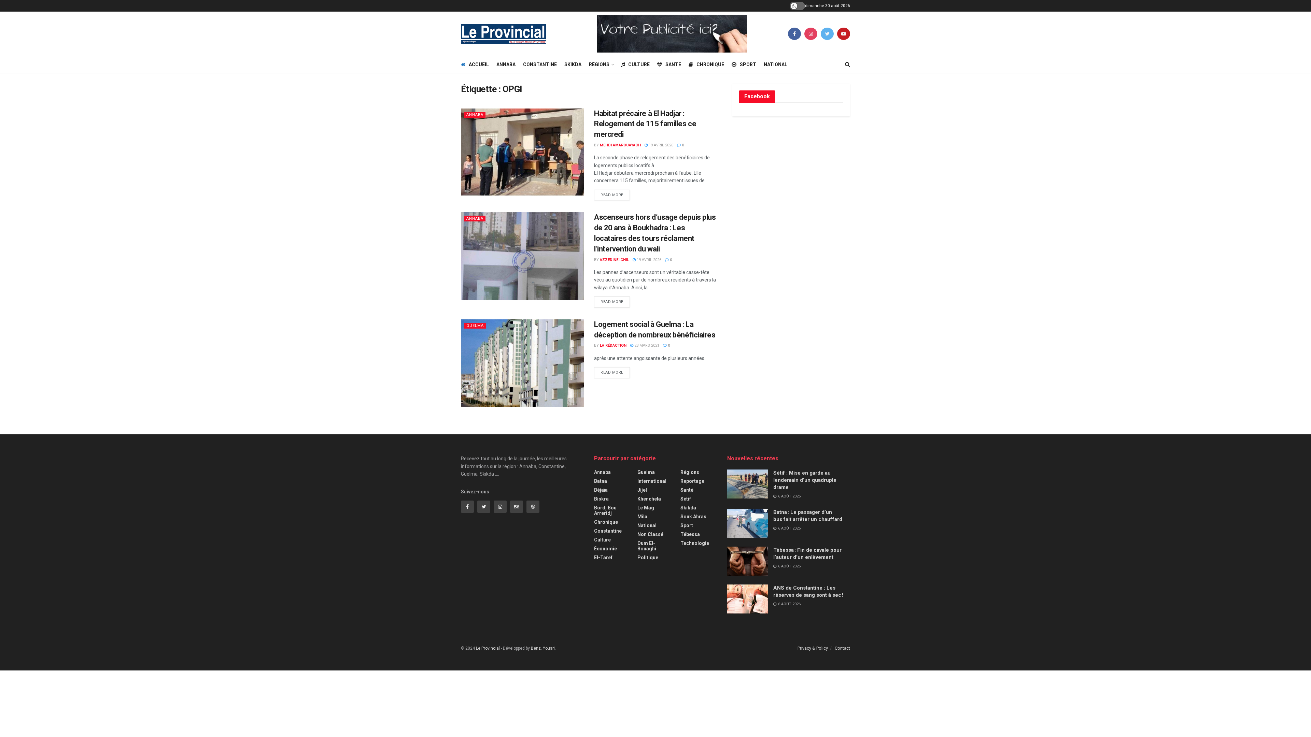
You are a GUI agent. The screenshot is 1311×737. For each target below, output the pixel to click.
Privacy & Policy (813, 648)
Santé (673, 64)
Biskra (601, 499)
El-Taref (603, 557)
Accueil (479, 64)
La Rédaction (613, 345)
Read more (612, 195)
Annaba (506, 64)
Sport (748, 64)
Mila (642, 516)
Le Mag (645, 507)
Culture (639, 64)
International (651, 481)
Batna (600, 481)
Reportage (692, 481)
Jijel (642, 490)
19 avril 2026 (660, 145)
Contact (842, 648)
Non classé (650, 534)
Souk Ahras (693, 516)
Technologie (694, 543)
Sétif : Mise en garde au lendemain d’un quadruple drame (804, 480)
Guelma (475, 325)
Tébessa (690, 534)
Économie (605, 548)
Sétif (685, 499)
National (775, 64)
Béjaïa (601, 490)
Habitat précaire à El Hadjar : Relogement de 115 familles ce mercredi (645, 124)
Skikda (572, 64)
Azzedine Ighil (614, 260)
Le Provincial (488, 648)
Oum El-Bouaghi (646, 545)
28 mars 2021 (646, 345)
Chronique (710, 64)
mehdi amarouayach (620, 145)
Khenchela (649, 499)
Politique (647, 557)
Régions (599, 64)
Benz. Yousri (543, 648)
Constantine (540, 64)
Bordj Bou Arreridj (605, 510)
